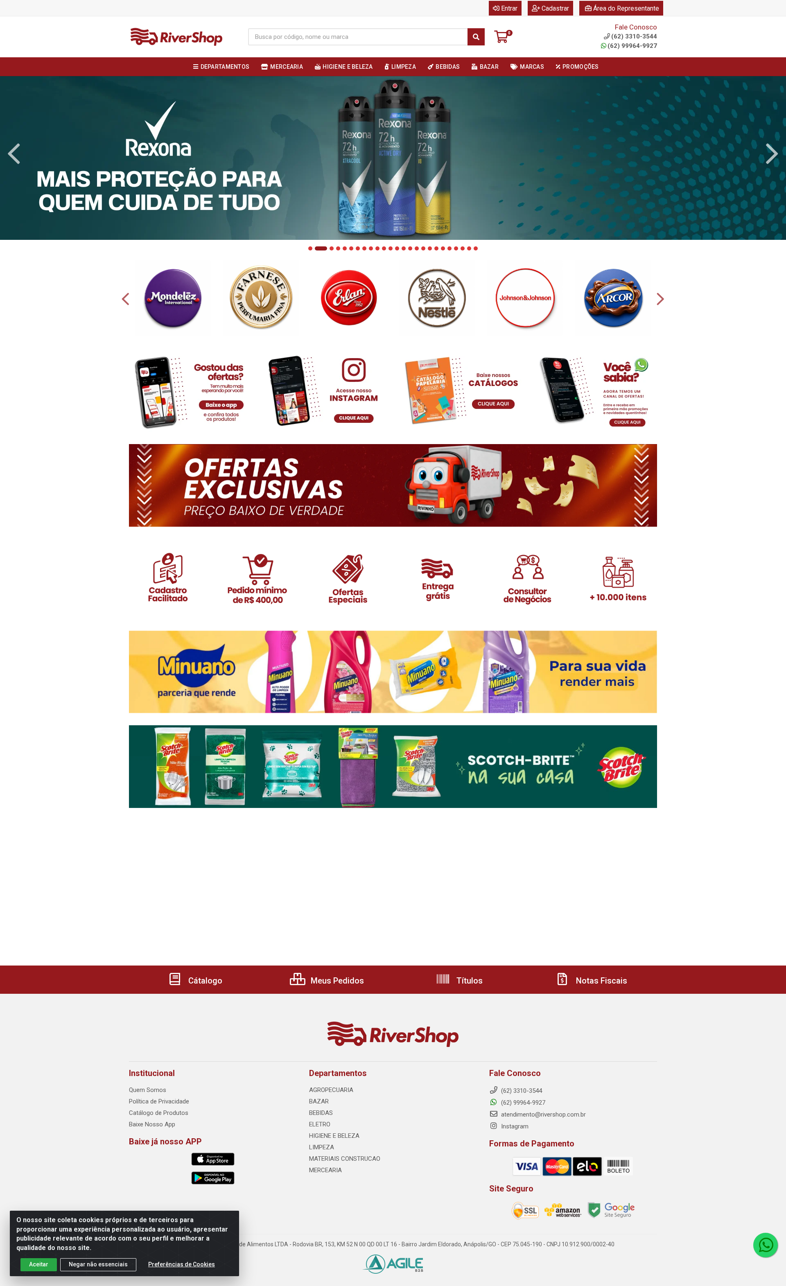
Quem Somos (147, 1090)
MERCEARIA (325, 1170)
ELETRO (319, 1124)
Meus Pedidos (336, 981)
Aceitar (38, 1264)
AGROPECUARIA (331, 1090)
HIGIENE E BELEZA (334, 1135)
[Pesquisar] (476, 36)
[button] (310, 248)
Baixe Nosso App (152, 1124)
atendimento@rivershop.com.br (542, 1114)
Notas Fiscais (600, 981)
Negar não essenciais (98, 1264)
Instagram (514, 1126)
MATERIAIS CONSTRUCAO (344, 1158)
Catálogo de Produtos (158, 1113)
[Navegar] (14, 153)
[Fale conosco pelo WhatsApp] (765, 1245)
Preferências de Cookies (181, 1264)
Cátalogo (204, 981)
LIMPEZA (321, 1147)
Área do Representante (626, 8)
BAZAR (319, 1101)
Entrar (509, 8)
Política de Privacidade (159, 1101)
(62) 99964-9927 (632, 46)
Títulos (468, 981)
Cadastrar (555, 8)
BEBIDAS (321, 1113)
